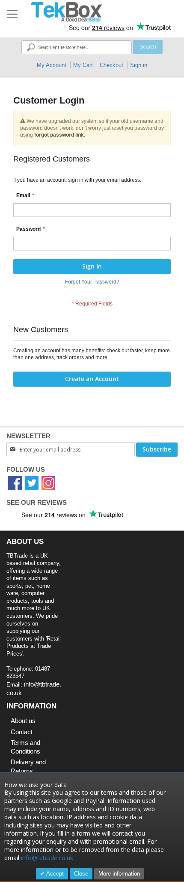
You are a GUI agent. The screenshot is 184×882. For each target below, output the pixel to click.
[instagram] (48, 482)
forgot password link (59, 135)
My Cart (83, 65)
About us (23, 720)
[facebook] (15, 482)
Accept (54, 873)
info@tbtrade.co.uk (47, 858)
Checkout (111, 65)
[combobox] (76, 47)
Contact (22, 732)
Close (81, 873)
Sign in (138, 65)
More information (119, 873)
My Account (51, 65)
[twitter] (32, 482)
